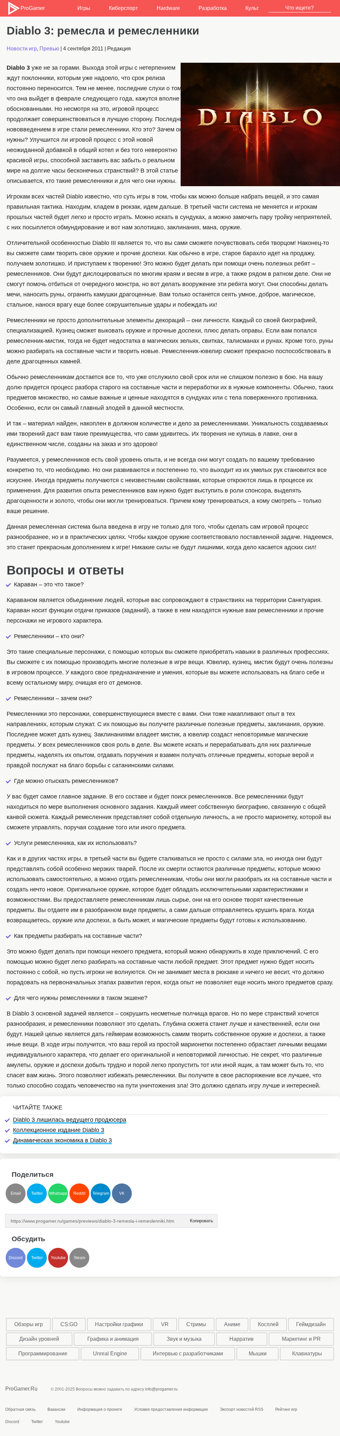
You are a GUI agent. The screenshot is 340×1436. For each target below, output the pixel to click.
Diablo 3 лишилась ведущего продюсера (69, 1119)
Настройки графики (119, 1324)
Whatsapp (58, 1193)
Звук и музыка (184, 1339)
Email (16, 1193)
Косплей (268, 1324)
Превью (49, 48)
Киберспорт (123, 8)
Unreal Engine (110, 1353)
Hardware (168, 8)
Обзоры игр (28, 1324)
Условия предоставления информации (171, 1409)
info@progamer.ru (161, 1389)
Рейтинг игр (286, 1409)
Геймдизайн (311, 1324)
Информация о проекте (99, 1409)
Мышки (258, 1353)
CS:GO (68, 1324)
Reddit (79, 1193)
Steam (79, 1257)
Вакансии (56, 1409)
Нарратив (241, 1339)
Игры (83, 8)
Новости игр (22, 48)
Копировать (201, 1218)
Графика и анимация (113, 1339)
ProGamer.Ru (21, 1389)
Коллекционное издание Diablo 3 (58, 1130)
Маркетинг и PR (301, 1339)
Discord (16, 1257)
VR (165, 1324)
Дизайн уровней (39, 1339)
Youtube (58, 1257)
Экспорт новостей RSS (241, 1409)
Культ (252, 8)
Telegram (100, 1193)
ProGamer (32, 8)
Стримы (196, 1324)
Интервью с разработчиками (188, 1353)
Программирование (42, 1353)
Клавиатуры (307, 1353)
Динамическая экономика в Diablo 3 (62, 1140)
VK (122, 1193)
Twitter (37, 1193)
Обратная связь (20, 1409)
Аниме (232, 1324)
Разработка (213, 8)
